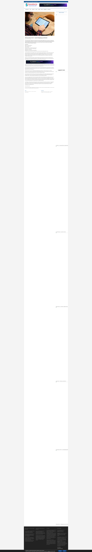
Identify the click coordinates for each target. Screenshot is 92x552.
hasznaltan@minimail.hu (35, 1)
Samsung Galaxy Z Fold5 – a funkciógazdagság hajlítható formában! (64, 449)
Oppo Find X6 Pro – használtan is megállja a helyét (62, 306)
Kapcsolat (48, 9)
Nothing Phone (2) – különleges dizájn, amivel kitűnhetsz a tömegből (64, 524)
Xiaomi (36, 9)
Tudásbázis (45, 9)
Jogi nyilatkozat (59, 547)
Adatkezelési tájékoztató (60, 548)
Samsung (33, 9)
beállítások (49, 551)
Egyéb (42, 9)
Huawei (39, 9)
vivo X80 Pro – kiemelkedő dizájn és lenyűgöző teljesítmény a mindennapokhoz (65, 145)
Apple (30, 9)
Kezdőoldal (27, 9)
